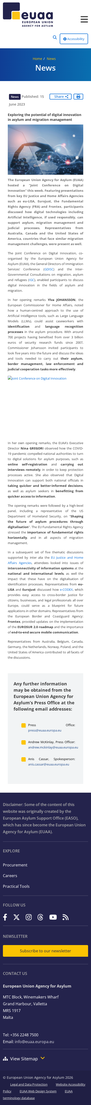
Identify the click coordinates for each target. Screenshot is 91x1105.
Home (37, 58)
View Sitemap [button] (24, 1059)
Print (78, 97)
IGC (31, 280)
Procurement (15, 865)
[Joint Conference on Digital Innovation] (45, 404)
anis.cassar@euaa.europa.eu (48, 764)
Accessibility (75, 39)
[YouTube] (53, 917)
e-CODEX (66, 589)
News (51, 58)
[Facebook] (5, 917)
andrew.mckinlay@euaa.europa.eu (53, 747)
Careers (10, 875)
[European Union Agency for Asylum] (45, 14)
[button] (55, 37)
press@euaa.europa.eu (44, 730)
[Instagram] (29, 917)
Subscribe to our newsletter (45, 951)
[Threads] (40, 917)
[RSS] (66, 917)
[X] (16, 917)
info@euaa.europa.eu (34, 1041)
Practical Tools (16, 886)
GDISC (48, 269)
